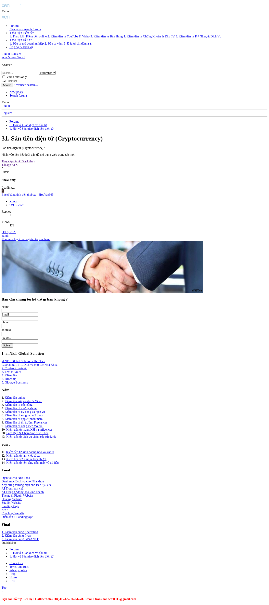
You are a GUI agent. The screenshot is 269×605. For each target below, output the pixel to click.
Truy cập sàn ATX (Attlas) (18, 161)
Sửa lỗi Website (11, 502)
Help (12, 573)
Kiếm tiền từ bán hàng (18, 404)
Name (5, 306)
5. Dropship (9, 379)
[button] (5, 11)
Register (7, 112)
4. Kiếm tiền (9, 375)
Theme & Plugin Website (17, 495)
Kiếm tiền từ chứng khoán (21, 408)
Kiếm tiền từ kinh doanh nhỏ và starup (30, 452)
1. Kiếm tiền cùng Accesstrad (20, 532)
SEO (5, 509)
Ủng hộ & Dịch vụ (21, 47)
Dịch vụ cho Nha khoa (16, 477)
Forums (14, 25)
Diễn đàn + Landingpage (17, 516)
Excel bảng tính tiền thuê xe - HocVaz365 (28, 194)
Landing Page (10, 506)
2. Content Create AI (14, 368)
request (6, 337)
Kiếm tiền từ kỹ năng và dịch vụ (25, 411)
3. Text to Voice (11, 371)
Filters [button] (5, 172)
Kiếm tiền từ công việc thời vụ (24, 426)
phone (5, 322)
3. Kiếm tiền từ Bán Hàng (106, 36)
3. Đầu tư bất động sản (78, 43)
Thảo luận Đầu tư (20, 40)
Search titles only (16, 77)
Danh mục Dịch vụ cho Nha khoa (23, 481)
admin (5, 235)
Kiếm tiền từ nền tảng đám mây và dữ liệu (32, 462)
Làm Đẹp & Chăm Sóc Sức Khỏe (27, 433)
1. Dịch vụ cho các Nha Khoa (39, 364)
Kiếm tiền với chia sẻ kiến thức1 (26, 459)
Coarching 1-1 (10, 364)
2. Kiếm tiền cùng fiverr (16, 535)
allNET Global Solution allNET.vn (23, 361)
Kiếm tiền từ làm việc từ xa (23, 455)
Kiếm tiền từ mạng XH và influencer (29, 429)
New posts (16, 29)
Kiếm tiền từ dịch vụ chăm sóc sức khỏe (31, 436)
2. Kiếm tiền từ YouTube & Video (68, 36)
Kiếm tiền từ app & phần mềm (24, 419)
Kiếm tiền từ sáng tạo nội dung (24, 415)
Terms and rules (19, 566)
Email (5, 314)
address (6, 329)
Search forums (32, 29)
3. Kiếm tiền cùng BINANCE (20, 539)
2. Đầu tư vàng (54, 43)
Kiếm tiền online (15, 397)
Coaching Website (13, 513)
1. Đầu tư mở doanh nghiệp (26, 43)
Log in (6, 105)
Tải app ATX (10, 165)
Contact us (16, 563)
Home (13, 577)
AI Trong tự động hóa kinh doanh (23, 492)
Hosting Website (12, 499)
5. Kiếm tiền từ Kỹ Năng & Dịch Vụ (198, 36)
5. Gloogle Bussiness (15, 382)
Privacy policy (18, 570)
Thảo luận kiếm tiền (21, 32)
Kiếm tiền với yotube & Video (23, 401)
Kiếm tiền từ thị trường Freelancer (26, 422)
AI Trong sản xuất (13, 488)
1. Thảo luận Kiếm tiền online (28, 36)
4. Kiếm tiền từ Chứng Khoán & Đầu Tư (149, 36)
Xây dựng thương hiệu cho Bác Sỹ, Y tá (27, 485)
